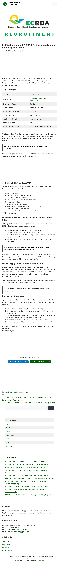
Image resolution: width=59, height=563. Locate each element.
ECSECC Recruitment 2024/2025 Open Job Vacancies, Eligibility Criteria (30, 403)
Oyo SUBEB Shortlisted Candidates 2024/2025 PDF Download (26, 487)
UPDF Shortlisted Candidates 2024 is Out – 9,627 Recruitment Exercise (29, 479)
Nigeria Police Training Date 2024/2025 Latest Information (25, 468)
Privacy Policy (7, 550)
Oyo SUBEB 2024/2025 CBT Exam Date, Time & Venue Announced (27, 476)
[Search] (51, 408)
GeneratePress (40, 560)
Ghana (7, 431)
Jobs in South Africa (11, 392)
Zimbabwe (9, 446)
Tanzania (8, 439)
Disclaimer (6, 547)
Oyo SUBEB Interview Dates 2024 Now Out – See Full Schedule (26, 465)
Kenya (7, 427)
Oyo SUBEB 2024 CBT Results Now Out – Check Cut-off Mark (26, 462)
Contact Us (6, 544)
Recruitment (23, 392)
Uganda (8, 442)
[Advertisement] (29, 66)
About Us (5, 542)
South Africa (34, 94)
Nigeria (7, 424)
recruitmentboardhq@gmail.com (18, 532)
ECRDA (7, 395)
